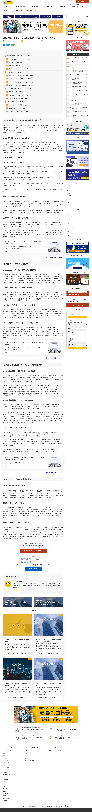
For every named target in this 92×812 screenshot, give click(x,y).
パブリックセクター (70, 207)
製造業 (67, 231)
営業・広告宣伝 (44, 41)
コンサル (27, 753)
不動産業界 (68, 214)
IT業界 (36, 41)
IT (25, 755)
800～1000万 (71, 333)
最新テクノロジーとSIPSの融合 (17, 108)
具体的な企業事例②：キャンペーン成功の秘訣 (20, 95)
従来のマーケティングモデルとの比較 (18, 69)
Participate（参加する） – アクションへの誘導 (21, 82)
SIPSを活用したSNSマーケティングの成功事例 (19, 88)
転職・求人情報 (69, 233)
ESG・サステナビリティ (71, 186)
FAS (67, 188)
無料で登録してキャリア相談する (33, 551)
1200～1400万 (71, 335)
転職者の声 (49, 806)
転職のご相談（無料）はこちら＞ (54, 257)
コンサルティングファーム (72, 200)
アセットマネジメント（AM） (73, 198)
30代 (73, 322)
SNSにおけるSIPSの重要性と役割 (17, 65)
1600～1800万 (71, 338)
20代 (70, 322)
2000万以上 (71, 340)
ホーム (26, 806)
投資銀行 (68, 221)
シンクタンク (69, 205)
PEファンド (69, 195)
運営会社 (62, 806)
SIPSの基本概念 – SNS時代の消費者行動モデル (19, 56)
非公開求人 (76, 320)
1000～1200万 (71, 334)
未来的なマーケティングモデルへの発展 (19, 111)
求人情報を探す (32, 806)
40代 (76, 322)
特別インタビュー (41, 806)
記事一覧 (17, 591)
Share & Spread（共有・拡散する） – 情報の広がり (22, 85)
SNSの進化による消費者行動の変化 (18, 105)
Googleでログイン (84, 7)
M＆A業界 (68, 193)
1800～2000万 (71, 339)
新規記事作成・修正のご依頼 (54, 751)
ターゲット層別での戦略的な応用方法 (18, 98)
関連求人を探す (33, 569)
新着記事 (68, 224)
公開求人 (70, 320)
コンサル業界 (69, 202)
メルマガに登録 (79, 305)
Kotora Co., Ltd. (47, 810)
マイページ (56, 806)
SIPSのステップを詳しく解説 (14, 72)
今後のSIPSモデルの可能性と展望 (15, 102)
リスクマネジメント (70, 212)
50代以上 (80, 322)
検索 (87, 17)
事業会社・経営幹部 (29, 760)
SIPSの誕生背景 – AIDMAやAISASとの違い (20, 59)
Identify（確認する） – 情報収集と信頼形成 (20, 78)
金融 (26, 751)
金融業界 (68, 235)
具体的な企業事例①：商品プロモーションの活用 (21, 92)
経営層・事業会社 (70, 228)
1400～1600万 (71, 337)
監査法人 (68, 226)
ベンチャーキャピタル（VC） (73, 209)
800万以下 (71, 332)
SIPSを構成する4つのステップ (16, 62)
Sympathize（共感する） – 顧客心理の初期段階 (21, 75)
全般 (67, 217)
